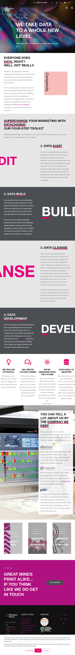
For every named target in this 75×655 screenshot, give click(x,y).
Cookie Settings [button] (29, 650)
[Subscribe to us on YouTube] (65, 619)
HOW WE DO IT (25, 621)
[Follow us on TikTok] (63, 623)
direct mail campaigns (21, 104)
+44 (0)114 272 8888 (41, 2)
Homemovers (66, 481)
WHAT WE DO (25, 619)
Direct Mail (21, 339)
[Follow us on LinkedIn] (65, 614)
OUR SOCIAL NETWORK (28, 625)
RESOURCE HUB (26, 628)
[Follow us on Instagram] (61, 619)
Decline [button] (46, 650)
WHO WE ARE (25, 623)
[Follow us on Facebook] (61, 614)
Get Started (55, 582)
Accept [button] (38, 650)
